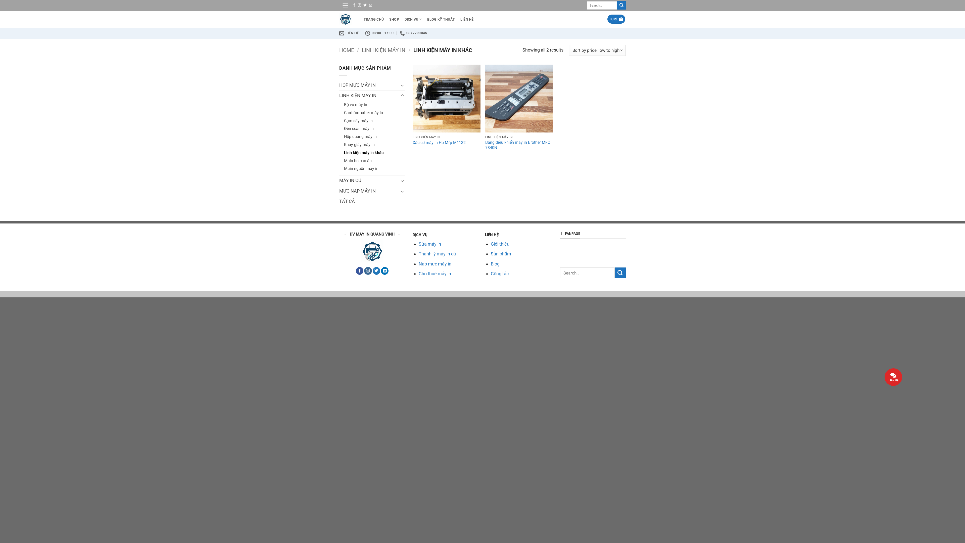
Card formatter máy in (363, 112)
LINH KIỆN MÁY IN (383, 50)
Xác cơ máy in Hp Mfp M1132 (439, 142)
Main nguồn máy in (361, 168)
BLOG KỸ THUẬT (441, 19)
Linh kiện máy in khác (363, 152)
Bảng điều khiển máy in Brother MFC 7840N (517, 145)
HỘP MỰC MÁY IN (357, 85)
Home (346, 50)
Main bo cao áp (358, 160)
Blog (495, 263)
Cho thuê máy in (435, 273)
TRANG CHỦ (374, 19)
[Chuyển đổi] (402, 85)
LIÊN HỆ (467, 19)
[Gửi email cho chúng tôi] (370, 5)
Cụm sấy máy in (358, 120)
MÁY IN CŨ (350, 180)
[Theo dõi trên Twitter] (365, 5)
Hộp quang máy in (360, 136)
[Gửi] (621, 5)
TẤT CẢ (347, 201)
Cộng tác (500, 273)
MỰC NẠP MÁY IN (357, 191)
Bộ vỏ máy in (355, 104)
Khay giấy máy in (359, 144)
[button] (345, 5)
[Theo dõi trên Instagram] (359, 5)
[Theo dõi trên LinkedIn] (385, 271)
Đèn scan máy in (359, 128)
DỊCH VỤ (411, 19)
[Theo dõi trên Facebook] (354, 5)
